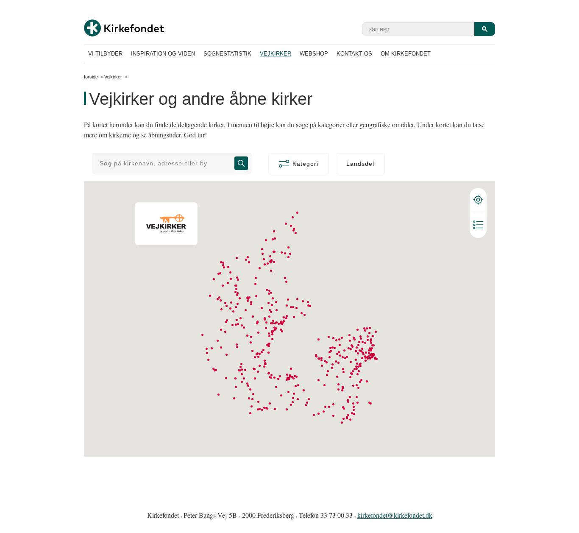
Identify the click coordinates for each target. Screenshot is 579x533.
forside (91, 76)
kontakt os (354, 53)
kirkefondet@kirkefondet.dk (394, 515)
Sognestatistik (227, 53)
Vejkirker (275, 53)
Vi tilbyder (105, 53)
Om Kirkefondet (406, 53)
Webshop (314, 53)
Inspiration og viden (163, 53)
